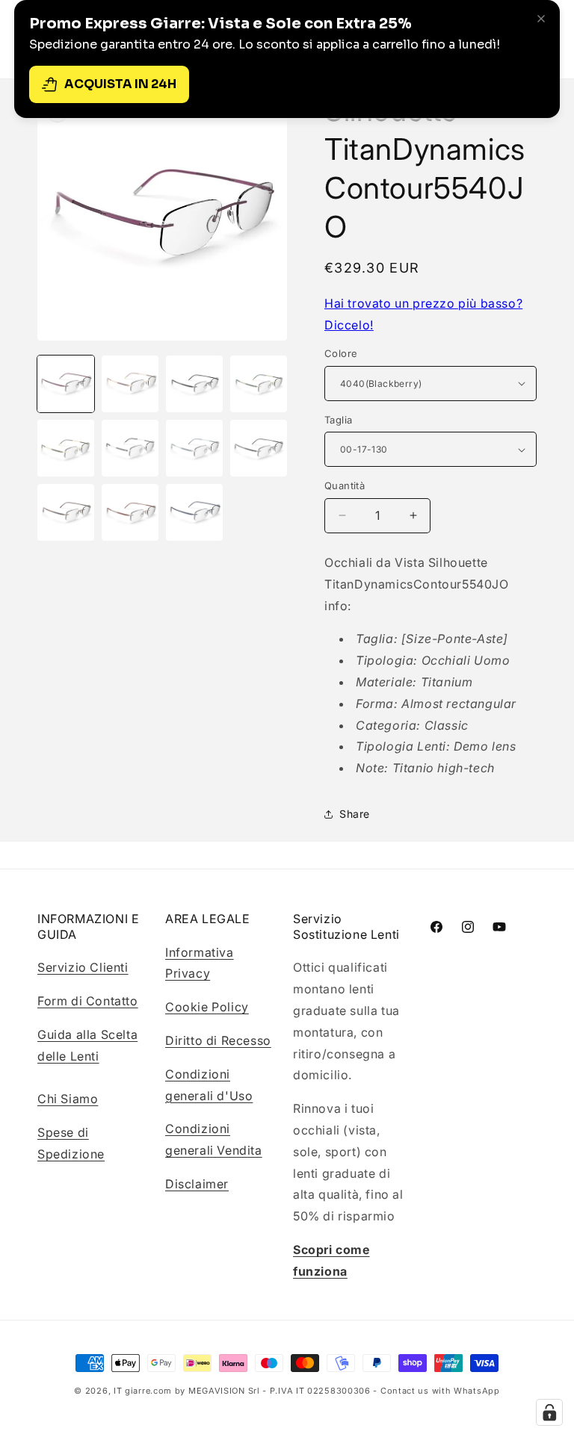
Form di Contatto (87, 1000)
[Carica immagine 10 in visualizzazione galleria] (130, 512)
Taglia (338, 420)
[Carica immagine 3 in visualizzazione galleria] (194, 384)
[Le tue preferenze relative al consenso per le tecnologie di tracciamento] (549, 1412)
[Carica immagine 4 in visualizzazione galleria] (258, 384)
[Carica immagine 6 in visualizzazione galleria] (130, 448)
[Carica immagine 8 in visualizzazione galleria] (258, 448)
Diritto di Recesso (218, 1040)
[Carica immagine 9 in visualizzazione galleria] (65, 512)
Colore (340, 353)
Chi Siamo (67, 1098)
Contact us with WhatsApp (440, 1390)
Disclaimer (197, 1183)
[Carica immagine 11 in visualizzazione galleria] (194, 512)
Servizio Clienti (83, 967)
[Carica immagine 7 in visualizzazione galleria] (194, 448)
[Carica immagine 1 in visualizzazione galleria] (65, 384)
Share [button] (354, 813)
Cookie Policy (207, 1006)
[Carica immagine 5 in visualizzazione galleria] (65, 448)
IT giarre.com (143, 1390)
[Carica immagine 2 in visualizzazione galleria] (130, 384)
